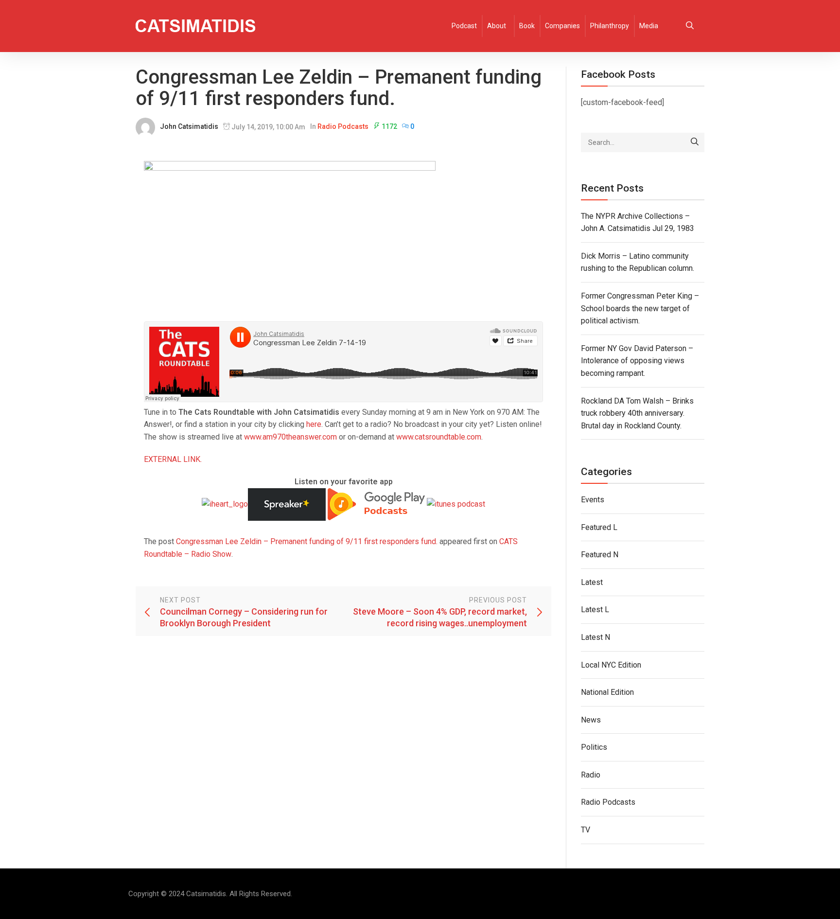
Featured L (599, 527)
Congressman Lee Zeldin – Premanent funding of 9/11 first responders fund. (307, 541)
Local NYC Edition (611, 665)
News (591, 720)
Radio (590, 774)
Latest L (595, 609)
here (313, 424)
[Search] (694, 142)
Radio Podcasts (342, 126)
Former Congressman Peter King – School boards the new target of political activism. (640, 308)
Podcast (464, 26)
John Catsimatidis (189, 126)
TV (585, 829)
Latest (592, 582)
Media (648, 26)
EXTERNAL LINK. (173, 459)
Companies (562, 26)
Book (527, 26)
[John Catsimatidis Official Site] (195, 26)
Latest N (595, 637)
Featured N (599, 554)
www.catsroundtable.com (438, 437)
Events (592, 499)
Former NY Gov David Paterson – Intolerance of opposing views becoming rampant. (637, 361)
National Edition (607, 692)
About (496, 26)
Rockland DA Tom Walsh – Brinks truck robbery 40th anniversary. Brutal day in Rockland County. (637, 413)
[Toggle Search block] (690, 26)
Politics (594, 747)
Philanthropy (609, 26)
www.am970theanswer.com (290, 437)
